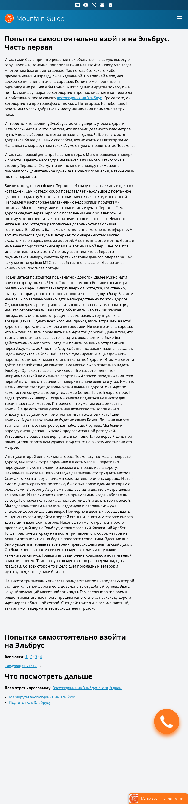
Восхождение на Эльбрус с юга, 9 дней (87, 687)
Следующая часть (21, 665)
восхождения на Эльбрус (79, 97)
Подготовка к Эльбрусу (30, 702)
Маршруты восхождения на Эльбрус (42, 696)
